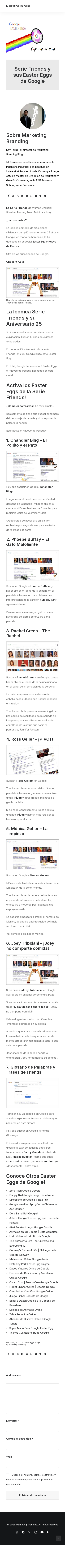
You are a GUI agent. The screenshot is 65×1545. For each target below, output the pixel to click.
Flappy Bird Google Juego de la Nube (31, 1195)
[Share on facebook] (9, 196)
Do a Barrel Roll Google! (23, 1213)
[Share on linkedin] (27, 196)
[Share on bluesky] (36, 196)
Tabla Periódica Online (22, 1314)
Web (9, 1456)
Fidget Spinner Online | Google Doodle (32, 1287)
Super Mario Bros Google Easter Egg (31, 1328)
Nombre (12, 1420)
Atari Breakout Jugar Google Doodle (30, 1227)
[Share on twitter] (13, 196)
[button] (57, 6)
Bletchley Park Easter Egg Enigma (29, 1264)
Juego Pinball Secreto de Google (29, 1296)
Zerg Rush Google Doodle (24, 1190)
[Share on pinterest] (22, 196)
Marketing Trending (17, 1345)
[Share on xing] (40, 196)
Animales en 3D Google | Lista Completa (33, 1231)
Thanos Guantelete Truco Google (29, 1332)
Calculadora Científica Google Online (31, 1291)
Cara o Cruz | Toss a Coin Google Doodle (33, 1282)
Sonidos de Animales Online (25, 1309)
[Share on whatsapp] (31, 196)
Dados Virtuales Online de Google (29, 1268)
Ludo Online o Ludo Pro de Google (29, 1236)
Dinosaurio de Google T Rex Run (28, 1199)
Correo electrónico (19, 1438)
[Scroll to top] (58, 1538)
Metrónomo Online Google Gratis (28, 1259)
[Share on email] (45, 196)
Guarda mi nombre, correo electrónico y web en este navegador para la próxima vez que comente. (31, 1479)
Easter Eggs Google (32, 1342)
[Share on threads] (18, 196)
